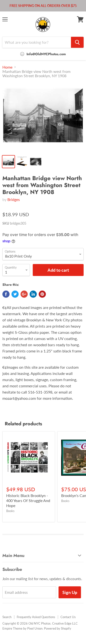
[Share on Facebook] (6, 294)
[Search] (77, 42)
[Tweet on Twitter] (15, 294)
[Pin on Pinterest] (42, 294)
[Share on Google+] (24, 294)
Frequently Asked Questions (36, 617)
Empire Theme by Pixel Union (22, 628)
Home (7, 67)
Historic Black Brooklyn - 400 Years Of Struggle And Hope (28, 500)
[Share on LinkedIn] (33, 294)
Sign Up (69, 592)
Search (6, 617)
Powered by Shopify (57, 628)
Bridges (13, 199)
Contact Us (68, 617)
